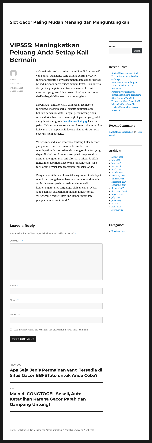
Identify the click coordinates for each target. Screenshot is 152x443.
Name (14, 285)
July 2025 (115, 197)
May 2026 (116, 166)
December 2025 (118, 182)
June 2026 (116, 163)
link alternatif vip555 (75, 121)
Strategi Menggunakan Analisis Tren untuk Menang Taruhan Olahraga (126, 76)
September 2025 (119, 191)
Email (14, 300)
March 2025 (117, 210)
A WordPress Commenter (121, 132)
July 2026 (115, 160)
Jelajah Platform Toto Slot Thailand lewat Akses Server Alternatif (124, 107)
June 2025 (116, 200)
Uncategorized (118, 231)
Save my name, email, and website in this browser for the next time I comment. (51, 330)
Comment (16, 241)
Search (112, 46)
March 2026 (117, 172)
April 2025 (116, 207)
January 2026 (117, 179)
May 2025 (116, 203)
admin (13, 79)
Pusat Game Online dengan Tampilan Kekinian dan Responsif (124, 85)
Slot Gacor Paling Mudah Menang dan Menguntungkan (69, 22)
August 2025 (117, 194)
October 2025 (117, 188)
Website (15, 314)
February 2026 (118, 175)
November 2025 (118, 185)
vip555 (20, 91)
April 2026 (116, 169)
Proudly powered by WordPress (79, 430)
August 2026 (117, 157)
